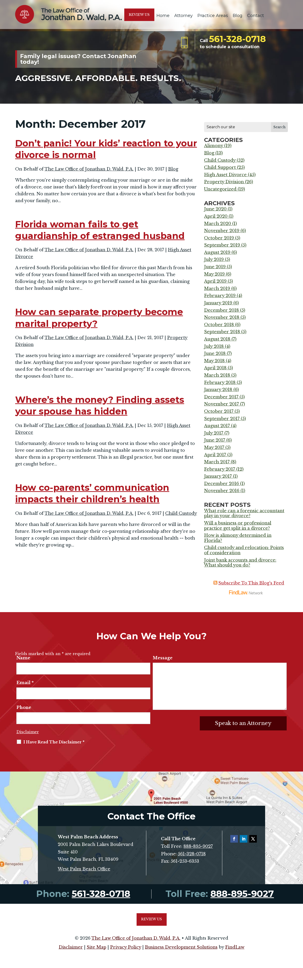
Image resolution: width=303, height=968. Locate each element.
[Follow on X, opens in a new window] (253, 839)
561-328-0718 (237, 39)
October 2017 (218, 411)
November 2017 (221, 404)
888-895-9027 (198, 846)
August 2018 (217, 339)
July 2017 (213, 433)
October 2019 (219, 238)
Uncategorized (220, 189)
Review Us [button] (139, 15)
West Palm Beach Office (84, 869)
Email (25, 682)
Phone (23, 707)
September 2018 (222, 331)
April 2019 (215, 281)
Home (162, 15)
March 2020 (217, 223)
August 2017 (217, 425)
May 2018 (214, 360)
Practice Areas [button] (212, 15)
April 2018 (215, 368)
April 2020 (215, 216)
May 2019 (214, 274)
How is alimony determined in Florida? (238, 538)
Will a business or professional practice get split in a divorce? (237, 525)
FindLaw (235, 947)
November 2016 (221, 490)
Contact (255, 15)
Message (163, 658)
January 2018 (218, 389)
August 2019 (217, 252)
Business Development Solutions (181, 947)
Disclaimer (27, 731)
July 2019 (214, 259)
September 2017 (222, 418)
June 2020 (215, 209)
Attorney (183, 15)
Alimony (213, 145)
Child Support (220, 167)
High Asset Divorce (225, 174)
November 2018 (221, 317)
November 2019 (221, 230)
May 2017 (214, 447)
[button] (298, 933)
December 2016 (221, 483)
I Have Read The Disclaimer (54, 742)
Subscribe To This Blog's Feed (251, 583)
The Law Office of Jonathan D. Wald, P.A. (89, 169)
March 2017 (217, 462)
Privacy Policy (125, 947)
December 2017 (221, 397)
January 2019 (218, 303)
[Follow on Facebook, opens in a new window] (234, 839)
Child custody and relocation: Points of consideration (244, 550)
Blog (237, 15)
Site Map (96, 947)
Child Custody (181, 513)
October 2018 (219, 324)
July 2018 (214, 346)
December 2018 (221, 310)
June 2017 (214, 440)
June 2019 (215, 266)
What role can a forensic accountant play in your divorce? (244, 513)
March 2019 (217, 288)
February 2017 (219, 469)
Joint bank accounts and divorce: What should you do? (240, 563)
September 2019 (222, 245)
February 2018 (220, 382)
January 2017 (218, 476)
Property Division (224, 181)
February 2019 (220, 295)
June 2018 (215, 353)
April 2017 (215, 454)
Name (23, 658)
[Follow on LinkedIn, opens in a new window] (243, 839)
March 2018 (217, 375)
